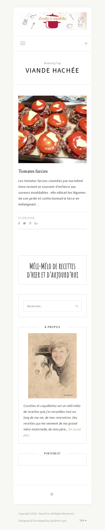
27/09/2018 (26, 218)
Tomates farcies (33, 171)
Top (82, 520)
